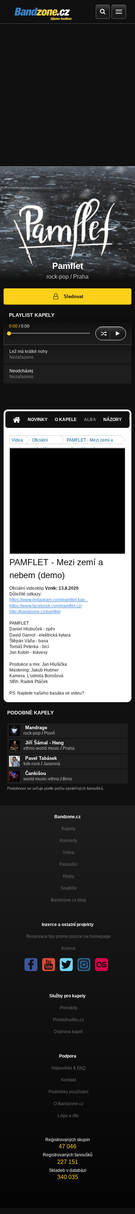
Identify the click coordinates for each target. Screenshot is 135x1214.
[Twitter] (66, 964)
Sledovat (73, 296)
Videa (17, 440)
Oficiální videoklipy (42, 441)
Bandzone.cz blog (68, 900)
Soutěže (68, 888)
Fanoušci (68, 864)
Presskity (68, 1007)
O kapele (66, 419)
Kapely (68, 828)
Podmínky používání (68, 1091)
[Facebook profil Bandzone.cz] (30, 964)
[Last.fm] (101, 964)
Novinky (38, 419)
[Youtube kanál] (48, 964)
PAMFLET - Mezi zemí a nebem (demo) (90, 441)
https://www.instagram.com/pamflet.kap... (48, 599)
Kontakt (68, 1079)
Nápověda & (68, 1068)
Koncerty (68, 840)
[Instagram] (83, 964)
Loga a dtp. (69, 1115)
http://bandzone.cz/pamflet (34, 611)
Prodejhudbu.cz (68, 1019)
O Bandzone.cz (69, 1103)
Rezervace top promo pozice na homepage (68, 936)
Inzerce (68, 948)
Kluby (68, 876)
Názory (112, 419)
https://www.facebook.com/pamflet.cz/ (45, 605)
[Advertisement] (67, 95)
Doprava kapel (68, 1031)
